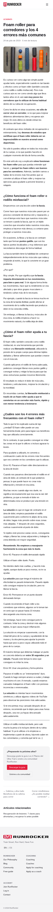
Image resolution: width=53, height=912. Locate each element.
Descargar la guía (17, 767)
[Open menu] (47, 4)
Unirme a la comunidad (19, 774)
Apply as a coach (33, 871)
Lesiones (7, 19)
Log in (6, 891)
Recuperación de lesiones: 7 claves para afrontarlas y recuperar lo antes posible (21, 815)
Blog (5, 863)
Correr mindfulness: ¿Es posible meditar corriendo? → (41, 794)
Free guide (8, 871)
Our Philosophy (10, 859)
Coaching (30, 859)
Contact (6, 894)
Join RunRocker (10, 887)
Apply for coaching (34, 867)
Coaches (30, 863)
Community (8, 867)
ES (10, 848)
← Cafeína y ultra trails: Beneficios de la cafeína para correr (14, 794)
